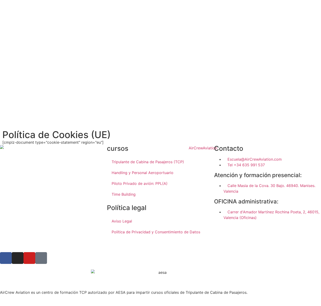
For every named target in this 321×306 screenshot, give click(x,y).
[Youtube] (29, 258)
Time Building (124, 194)
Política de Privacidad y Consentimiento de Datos (156, 232)
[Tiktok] (41, 258)
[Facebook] (6, 258)
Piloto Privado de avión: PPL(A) (140, 183)
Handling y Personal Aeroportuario (142, 172)
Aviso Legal (122, 221)
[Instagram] (17, 258)
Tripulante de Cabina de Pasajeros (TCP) (148, 161)
